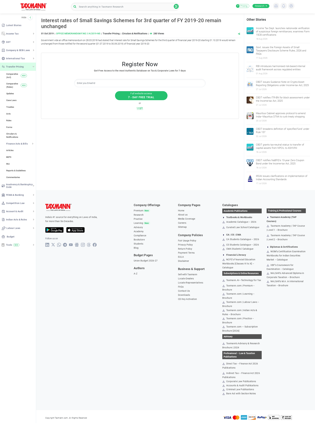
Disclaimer (183, 261)
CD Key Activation (187, 299)
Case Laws (11, 100)
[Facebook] (95, 245)
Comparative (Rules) (16, 85)
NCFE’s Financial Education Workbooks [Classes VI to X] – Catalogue (238, 263)
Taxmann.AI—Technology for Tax (243, 280)
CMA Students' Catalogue (239, 248)
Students (138, 243)
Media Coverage (186, 218)
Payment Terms (186, 252)
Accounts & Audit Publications (242, 385)
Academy (139, 231)
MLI (8, 164)
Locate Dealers (186, 278)
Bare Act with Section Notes (241, 393)
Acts (8, 113)
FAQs (181, 286)
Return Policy (185, 248)
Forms (9, 127)
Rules (8, 120)
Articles (10, 150)
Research (259, 6)
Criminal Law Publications (240, 389)
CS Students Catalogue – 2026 (242, 244)
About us (183, 214)
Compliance (140, 235)
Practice (138, 219)
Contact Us (184, 291)
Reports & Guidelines (16, 170)
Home (181, 210)
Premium (138, 210)
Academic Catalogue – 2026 (241, 222)
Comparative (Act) (16, 75)
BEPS (8, 157)
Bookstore (139, 239)
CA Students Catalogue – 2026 (242, 239)
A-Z (135, 273)
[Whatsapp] (59, 245)
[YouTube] (71, 245)
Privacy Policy (185, 244)
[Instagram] (83, 245)
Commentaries (13, 177)
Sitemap (182, 227)
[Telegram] (65, 245)
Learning (138, 223)
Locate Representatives (190, 282)
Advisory (138, 227)
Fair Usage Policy (187, 240)
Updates (10, 93)
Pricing (242, 5)
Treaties (10, 107)
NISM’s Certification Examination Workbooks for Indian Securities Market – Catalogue (286, 255)
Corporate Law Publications (241, 381)
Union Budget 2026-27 (146, 260)
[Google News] (77, 245)
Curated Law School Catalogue (242, 227)
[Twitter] (53, 245)
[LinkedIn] (47, 245)
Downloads (184, 295)
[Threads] (89, 245)
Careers (182, 223)
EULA (181, 257)
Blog (136, 248)
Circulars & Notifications (12, 135)
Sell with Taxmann (187, 274)
